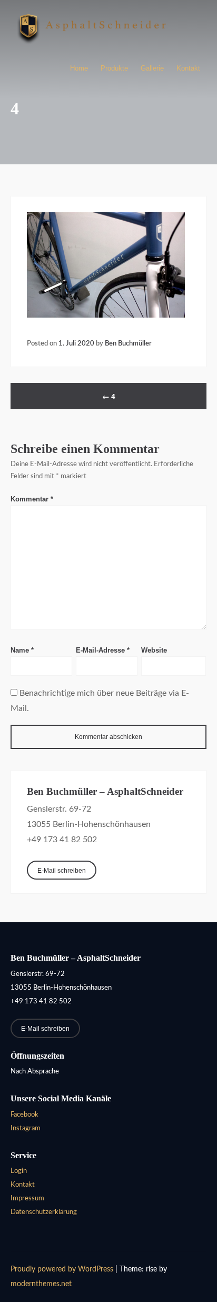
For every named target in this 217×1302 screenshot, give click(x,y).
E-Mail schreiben (61, 870)
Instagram (26, 1128)
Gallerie (152, 68)
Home (79, 68)
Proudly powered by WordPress (63, 1269)
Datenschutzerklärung (44, 1212)
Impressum (27, 1198)
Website (154, 650)
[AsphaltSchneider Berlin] (92, 47)
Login (19, 1171)
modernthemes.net (41, 1284)
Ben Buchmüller (128, 343)
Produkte (114, 68)
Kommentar (32, 499)
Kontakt (188, 68)
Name (22, 650)
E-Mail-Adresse (103, 650)
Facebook (24, 1114)
